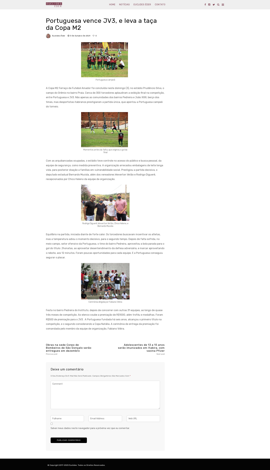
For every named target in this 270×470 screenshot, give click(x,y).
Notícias (124, 4)
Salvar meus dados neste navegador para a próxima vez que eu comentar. (90, 428)
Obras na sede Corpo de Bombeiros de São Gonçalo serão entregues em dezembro (68, 349)
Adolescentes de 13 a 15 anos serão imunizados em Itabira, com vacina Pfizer (141, 349)
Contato (160, 4)
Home (112, 4)
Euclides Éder (142, 4)
